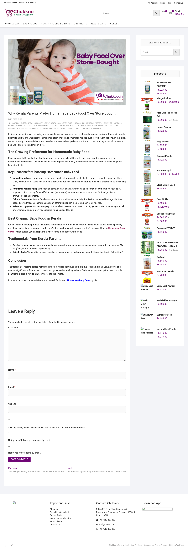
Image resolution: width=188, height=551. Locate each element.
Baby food (12, 119)
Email (11, 387)
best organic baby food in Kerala (66, 123)
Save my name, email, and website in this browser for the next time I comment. (46, 427)
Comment (13, 327)
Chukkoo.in (12, 24)
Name (12, 370)
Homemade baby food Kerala (21, 126)
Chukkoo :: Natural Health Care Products (125, 545)
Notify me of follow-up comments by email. (29, 440)
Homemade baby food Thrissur (48, 126)
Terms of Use (56, 521)
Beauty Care (98, 24)
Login (162, 3)
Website (12, 404)
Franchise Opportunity (60, 512)
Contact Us (178, 3)
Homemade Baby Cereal (92, 123)
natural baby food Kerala (74, 126)
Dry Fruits (80, 24)
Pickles (114, 24)
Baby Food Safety (19, 123)
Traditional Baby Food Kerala (88, 128)
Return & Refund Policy (60, 518)
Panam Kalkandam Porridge (61, 128)
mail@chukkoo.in (106, 524)
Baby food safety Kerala (39, 123)
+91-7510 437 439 (106, 520)
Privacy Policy (56, 515)
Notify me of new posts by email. (24, 452)
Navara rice (92, 126)
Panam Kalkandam (40, 128)
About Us (54, 509)
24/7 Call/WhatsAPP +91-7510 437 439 (20, 2)
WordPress (179, 545)
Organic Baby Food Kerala (20, 128)
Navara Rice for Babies (108, 126)
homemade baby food (112, 123)
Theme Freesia (161, 545)
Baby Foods (30, 24)
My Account (152, 3)
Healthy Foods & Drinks (55, 24)
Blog (169, 3)
